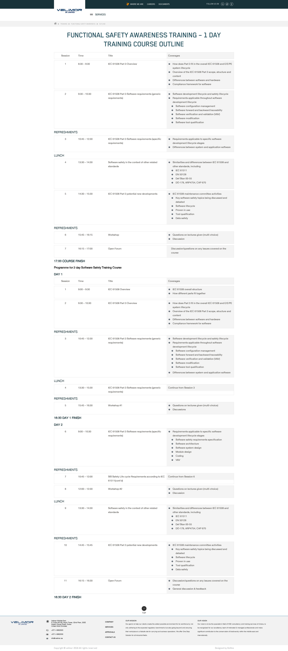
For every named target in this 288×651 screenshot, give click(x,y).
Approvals (110, 632)
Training (63, 24)
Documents (164, 4)
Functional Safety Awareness (83, 24)
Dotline (230, 648)
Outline (102, 24)
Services (109, 627)
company (109, 622)
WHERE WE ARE (136, 4)
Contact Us (110, 637)
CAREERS (151, 4)
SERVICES (100, 14)
